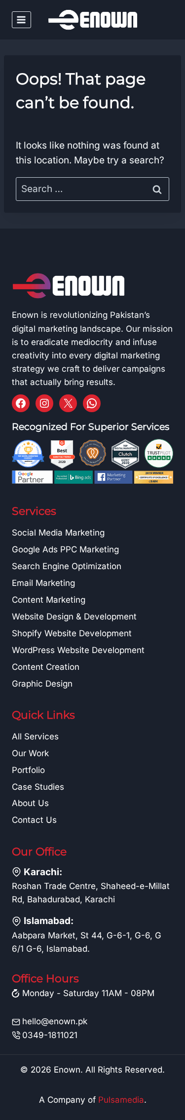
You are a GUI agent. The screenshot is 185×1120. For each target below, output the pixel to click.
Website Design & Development (74, 616)
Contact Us (34, 820)
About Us (30, 803)
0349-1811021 (49, 1035)
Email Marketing (43, 583)
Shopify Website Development (72, 633)
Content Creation (45, 667)
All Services (35, 736)
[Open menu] (21, 19)
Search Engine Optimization (66, 566)
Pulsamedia (121, 1100)
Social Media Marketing (58, 533)
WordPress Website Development (78, 650)
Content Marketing (48, 600)
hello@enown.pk (54, 1021)
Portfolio (28, 770)
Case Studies (38, 787)
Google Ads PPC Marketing (65, 549)
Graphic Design (42, 684)
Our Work (30, 753)
